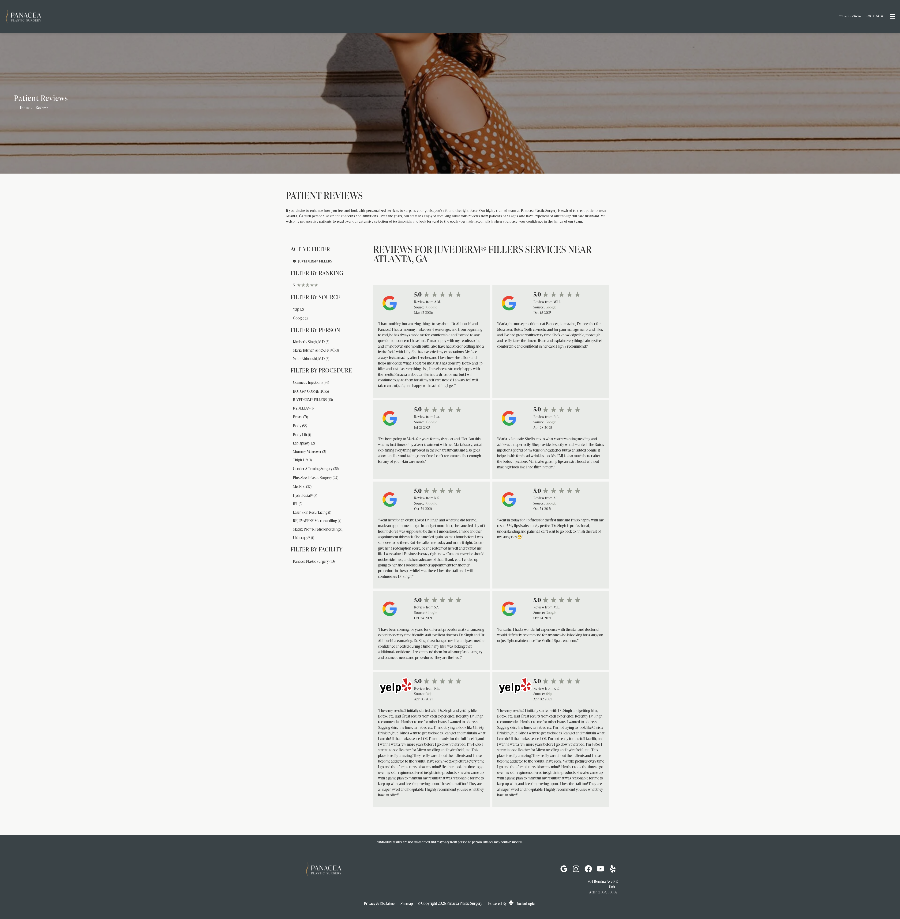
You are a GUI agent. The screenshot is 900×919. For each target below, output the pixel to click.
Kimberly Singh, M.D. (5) (311, 341)
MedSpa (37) (302, 486)
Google (431, 307)
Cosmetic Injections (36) (311, 382)
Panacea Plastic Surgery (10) (314, 561)
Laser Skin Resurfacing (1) (312, 512)
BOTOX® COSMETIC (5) (311, 391)
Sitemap (407, 903)
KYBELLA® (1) (303, 408)
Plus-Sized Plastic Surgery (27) (315, 477)
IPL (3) (297, 503)
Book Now (875, 16)
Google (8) (300, 318)
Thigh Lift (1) (302, 460)
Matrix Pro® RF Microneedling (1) (318, 529)
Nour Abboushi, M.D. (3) (311, 358)
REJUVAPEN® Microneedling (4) (317, 520)
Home (24, 107)
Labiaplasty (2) (304, 443)
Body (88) (300, 425)
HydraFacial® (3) (305, 495)
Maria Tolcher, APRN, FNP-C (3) (316, 350)
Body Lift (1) (302, 434)
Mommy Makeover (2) (309, 451)
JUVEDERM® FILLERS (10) (313, 399)
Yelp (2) (298, 309)
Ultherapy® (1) (303, 537)
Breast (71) (300, 416)
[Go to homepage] (416, 16)
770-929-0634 (850, 16)
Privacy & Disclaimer (380, 903)
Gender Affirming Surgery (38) (316, 468)
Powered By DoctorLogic (511, 903)
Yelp (429, 693)
